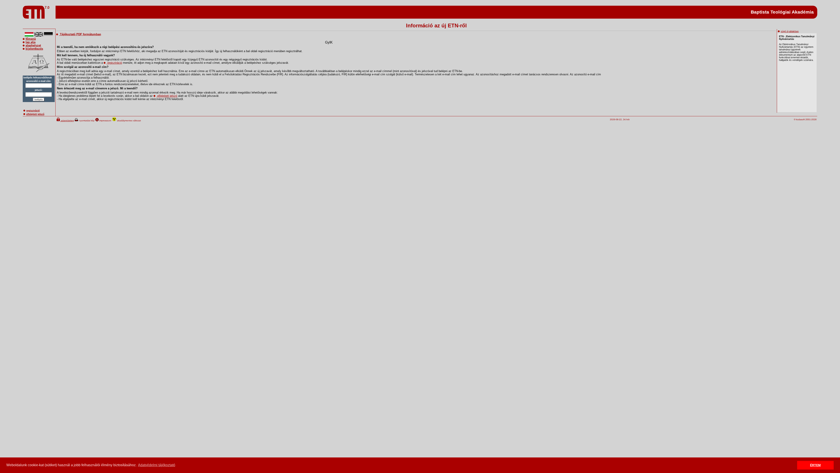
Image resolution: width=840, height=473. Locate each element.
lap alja (30, 42)
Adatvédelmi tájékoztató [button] (156, 465)
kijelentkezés (34, 48)
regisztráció (33, 110)
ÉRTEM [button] (815, 465)
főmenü (31, 39)
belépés (39, 99)
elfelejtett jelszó (35, 114)
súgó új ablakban (790, 31)
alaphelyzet (33, 45)
